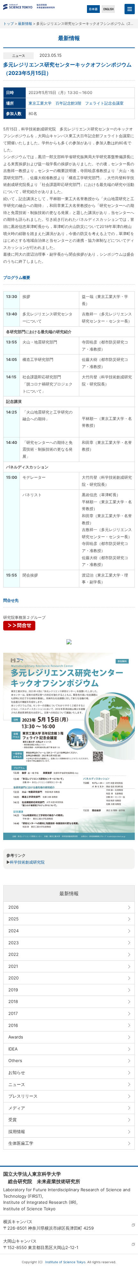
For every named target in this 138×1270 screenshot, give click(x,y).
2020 (13, 977)
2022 (13, 954)
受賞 (12, 1119)
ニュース (16, 1084)
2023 (13, 942)
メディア (16, 1108)
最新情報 (25, 23)
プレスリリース (23, 1096)
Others (15, 1060)
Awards (15, 1037)
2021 (13, 966)
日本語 (93, 9)
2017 (13, 1013)
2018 (13, 1001)
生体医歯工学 (20, 1143)
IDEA (13, 1048)
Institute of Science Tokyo (65, 1262)
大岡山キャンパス (20, 1241)
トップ (8, 23)
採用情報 (16, 1131)
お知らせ (16, 1072)
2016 (13, 1025)
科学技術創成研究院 (27, 862)
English (108, 9)
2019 (13, 989)
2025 (13, 918)
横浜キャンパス (17, 1221)
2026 (13, 907)
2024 (13, 930)
